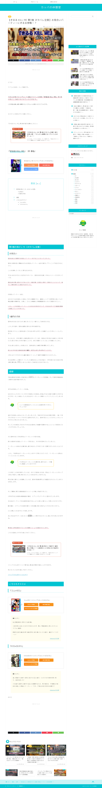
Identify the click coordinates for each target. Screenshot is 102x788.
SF (84, 176)
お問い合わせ (53, 2)
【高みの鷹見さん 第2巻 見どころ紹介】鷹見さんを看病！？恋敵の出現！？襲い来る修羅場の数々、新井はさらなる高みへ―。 (83, 109)
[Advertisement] (37, 74)
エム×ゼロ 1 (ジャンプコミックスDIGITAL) (37, 600)
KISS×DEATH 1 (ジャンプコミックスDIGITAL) (38, 656)
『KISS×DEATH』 (23, 204)
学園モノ (84, 195)
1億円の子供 (22, 193)
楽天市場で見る (46, 165)
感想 (17, 197)
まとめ (84, 180)
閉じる (38, 183)
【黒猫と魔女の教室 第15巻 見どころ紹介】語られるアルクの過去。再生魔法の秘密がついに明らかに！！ (83, 126)
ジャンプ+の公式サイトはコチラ (18, 575)
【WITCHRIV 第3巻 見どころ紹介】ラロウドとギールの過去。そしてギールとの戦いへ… (83, 118)
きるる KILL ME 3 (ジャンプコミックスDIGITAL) (38, 161)
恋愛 (10, 16)
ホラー (84, 191)
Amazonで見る (31, 165)
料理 (84, 201)
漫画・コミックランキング (77, 157)
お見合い (21, 191)
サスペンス (84, 183)
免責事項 (21, 786)
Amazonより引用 (54, 638)
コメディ (84, 181)
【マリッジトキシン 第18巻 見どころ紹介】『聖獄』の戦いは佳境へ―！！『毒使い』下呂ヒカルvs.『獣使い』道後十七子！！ (83, 135)
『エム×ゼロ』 (23, 202)
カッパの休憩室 (51, 7)
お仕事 (84, 178)
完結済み (84, 197)
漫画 (83, 174)
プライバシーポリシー (11, 786)
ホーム (15, 2)
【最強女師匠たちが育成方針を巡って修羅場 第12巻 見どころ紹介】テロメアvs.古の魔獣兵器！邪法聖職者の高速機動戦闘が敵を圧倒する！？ (83, 99)
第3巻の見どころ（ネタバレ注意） (26, 189)
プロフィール (34, 2)
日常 (84, 203)
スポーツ (84, 185)
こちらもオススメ (21, 200)
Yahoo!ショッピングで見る (31, 169)
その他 (83, 170)
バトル (84, 187)
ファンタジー (84, 189)
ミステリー (84, 193)
